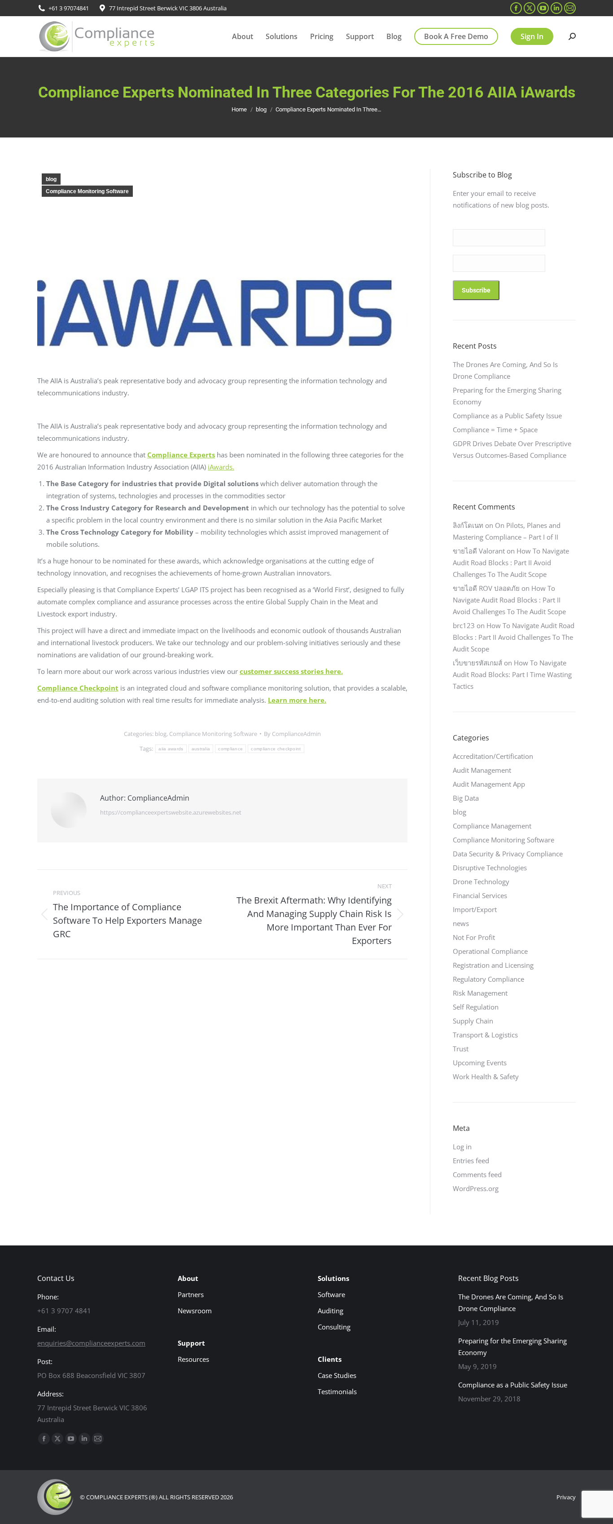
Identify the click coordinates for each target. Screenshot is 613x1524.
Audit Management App (489, 784)
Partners (191, 1294)
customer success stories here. (291, 671)
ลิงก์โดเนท (468, 525)
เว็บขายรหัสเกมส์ (477, 662)
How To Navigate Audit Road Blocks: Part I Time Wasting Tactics (512, 674)
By (292, 734)
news (461, 923)
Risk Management (480, 992)
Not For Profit (474, 937)
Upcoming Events (480, 1062)
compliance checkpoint (276, 748)
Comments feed (477, 1174)
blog (51, 179)
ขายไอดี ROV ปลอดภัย (486, 588)
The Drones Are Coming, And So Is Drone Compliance (505, 370)
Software (331, 1294)
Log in (462, 1146)
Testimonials (337, 1391)
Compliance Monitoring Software (87, 191)
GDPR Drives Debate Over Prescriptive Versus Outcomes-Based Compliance (512, 449)
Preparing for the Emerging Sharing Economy (507, 395)
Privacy (566, 1497)
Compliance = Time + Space (495, 429)
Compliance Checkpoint (77, 687)
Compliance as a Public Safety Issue (507, 415)
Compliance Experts (181, 454)
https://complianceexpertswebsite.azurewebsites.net (170, 812)
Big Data (466, 797)
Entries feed (471, 1160)
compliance (230, 748)
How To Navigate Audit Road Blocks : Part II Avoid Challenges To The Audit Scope (511, 562)
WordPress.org (476, 1188)
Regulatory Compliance (488, 979)
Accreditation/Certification (493, 756)
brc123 (464, 625)
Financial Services (480, 895)
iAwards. (221, 466)
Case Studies (337, 1375)
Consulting (334, 1326)
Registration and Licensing (493, 965)
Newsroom (195, 1310)
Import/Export (475, 909)
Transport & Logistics (485, 1034)
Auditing (330, 1310)
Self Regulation (476, 1006)
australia (201, 748)
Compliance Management (492, 825)
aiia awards (170, 748)
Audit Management (482, 770)
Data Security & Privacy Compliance (508, 853)
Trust (461, 1048)
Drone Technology (481, 881)
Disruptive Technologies (490, 867)
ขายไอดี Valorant (479, 550)
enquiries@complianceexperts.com (91, 1342)
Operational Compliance (490, 951)
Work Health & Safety (486, 1076)
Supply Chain (473, 1020)
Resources (193, 1359)
